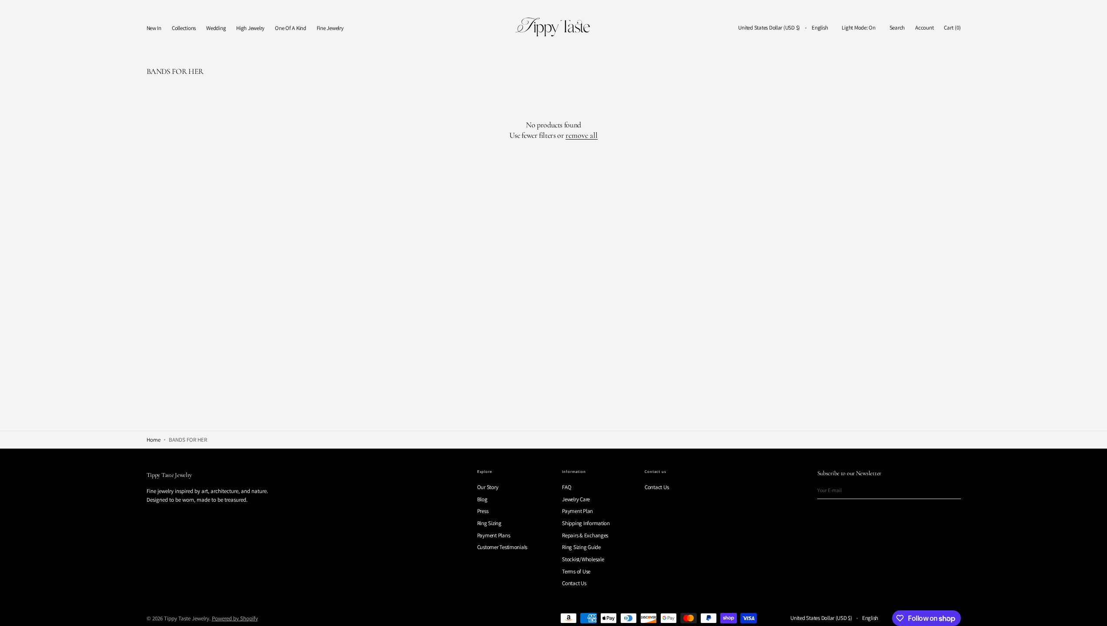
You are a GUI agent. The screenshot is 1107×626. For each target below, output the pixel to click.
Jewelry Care (576, 499)
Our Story (487, 487)
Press (482, 511)
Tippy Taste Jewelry (186, 618)
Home (154, 439)
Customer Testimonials (502, 547)
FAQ (566, 487)
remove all (581, 135)
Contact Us (574, 583)
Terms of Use (576, 571)
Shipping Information (586, 523)
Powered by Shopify (235, 618)
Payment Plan (577, 511)
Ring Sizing (489, 523)
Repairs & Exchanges (585, 535)
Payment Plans (493, 535)
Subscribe (950, 490)
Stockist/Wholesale (583, 559)
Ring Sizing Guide (581, 547)
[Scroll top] (1094, 613)
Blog (482, 499)
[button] (769, 28)
